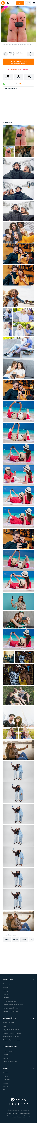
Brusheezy (6, 1051)
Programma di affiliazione (11, 1096)
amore (15, 1006)
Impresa (5, 1061)
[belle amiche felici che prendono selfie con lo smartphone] (18, 661)
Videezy (5, 1057)
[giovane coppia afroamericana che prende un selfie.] (12, 711)
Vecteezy (6, 1054)
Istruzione (6, 1064)
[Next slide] (29, 1006)
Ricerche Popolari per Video (12, 1107)
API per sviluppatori (9, 1068)
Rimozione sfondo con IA (11, 1075)
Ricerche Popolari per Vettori (12, 1100)
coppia (7, 1006)
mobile (24, 1006)
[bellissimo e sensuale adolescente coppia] (13, 341)
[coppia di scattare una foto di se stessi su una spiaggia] (18, 680)
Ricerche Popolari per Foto (11, 1103)
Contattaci (6, 1121)
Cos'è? (19, 84)
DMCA (5, 1093)
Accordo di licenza (9, 1089)
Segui (30, 55)
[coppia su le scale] (7, 326)
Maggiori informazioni (11, 88)
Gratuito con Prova (19, 62)
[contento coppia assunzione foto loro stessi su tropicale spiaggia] (18, 516)
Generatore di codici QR (10, 1078)
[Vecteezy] (3, 3)
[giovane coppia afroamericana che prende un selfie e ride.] (18, 729)
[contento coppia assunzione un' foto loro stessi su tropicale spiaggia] (18, 452)
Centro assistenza (8, 1118)
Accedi (28, 3)
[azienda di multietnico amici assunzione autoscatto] (18, 244)
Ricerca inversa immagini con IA (13, 1071)
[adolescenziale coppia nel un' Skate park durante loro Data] (18, 388)
